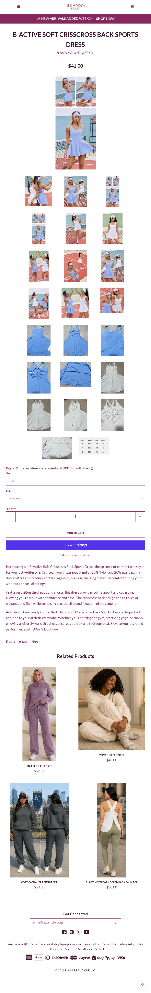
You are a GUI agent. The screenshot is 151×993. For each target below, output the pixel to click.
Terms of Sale (109, 944)
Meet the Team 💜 (17, 944)
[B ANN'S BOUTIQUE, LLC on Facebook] (64, 933)
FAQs (140, 944)
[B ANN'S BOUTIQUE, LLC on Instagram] (79, 933)
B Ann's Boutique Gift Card (90, 948)
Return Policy (92, 944)
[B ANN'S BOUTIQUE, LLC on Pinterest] (71, 933)
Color (9, 490)
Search (68, 948)
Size (8, 473)
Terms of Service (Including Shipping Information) (56, 944)
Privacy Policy (127, 944)
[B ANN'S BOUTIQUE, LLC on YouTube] (86, 933)
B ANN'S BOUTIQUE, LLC (75, 53)
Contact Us (56, 948)
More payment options (75, 555)
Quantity (11, 508)
